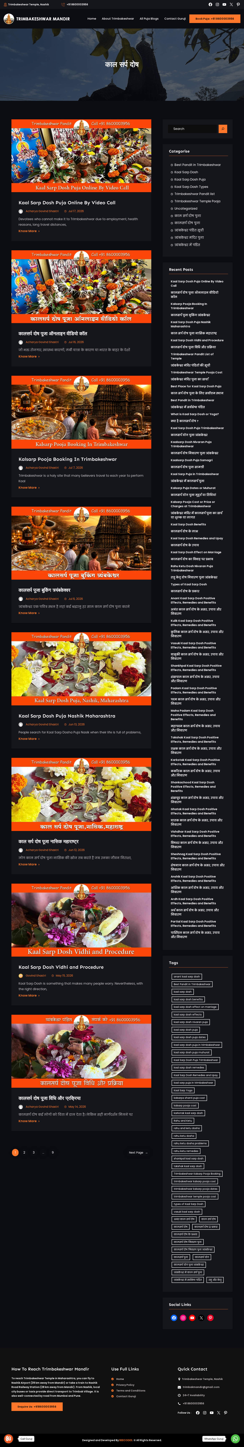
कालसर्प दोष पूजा (187, 223)
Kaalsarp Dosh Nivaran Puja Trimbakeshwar (191, 444)
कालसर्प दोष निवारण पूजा (187, 1242)
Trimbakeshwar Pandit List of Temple (192, 356)
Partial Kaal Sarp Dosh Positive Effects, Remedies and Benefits (193, 923)
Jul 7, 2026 (75, 468)
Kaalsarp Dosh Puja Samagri (192, 460)
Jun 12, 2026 (76, 850)
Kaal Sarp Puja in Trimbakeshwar (195, 474)
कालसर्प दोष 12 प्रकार (206, 1227)
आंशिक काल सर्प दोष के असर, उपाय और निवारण (197, 890)
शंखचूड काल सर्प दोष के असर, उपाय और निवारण (197, 800)
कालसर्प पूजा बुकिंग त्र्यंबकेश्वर (44, 590)
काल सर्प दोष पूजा (188, 216)
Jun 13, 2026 (76, 724)
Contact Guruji (126, 1396)
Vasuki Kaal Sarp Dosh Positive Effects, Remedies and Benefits (193, 645)
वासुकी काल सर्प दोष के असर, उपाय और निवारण (197, 656)
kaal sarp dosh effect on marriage (195, 1007)
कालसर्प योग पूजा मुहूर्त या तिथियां (193, 495)
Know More (28, 231)
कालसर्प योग (202, 1257)
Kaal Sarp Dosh (186, 172)
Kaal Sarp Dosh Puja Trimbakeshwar (197, 428)
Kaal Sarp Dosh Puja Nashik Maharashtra (67, 716)
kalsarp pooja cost (185, 1105)
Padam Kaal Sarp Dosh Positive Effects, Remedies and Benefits (194, 690)
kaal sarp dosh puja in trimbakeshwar (197, 1045)
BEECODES (125, 1440)
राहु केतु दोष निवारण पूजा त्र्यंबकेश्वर (194, 577)
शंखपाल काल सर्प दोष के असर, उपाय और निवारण (195, 679)
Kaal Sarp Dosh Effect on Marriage (196, 552)
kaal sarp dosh (183, 992)
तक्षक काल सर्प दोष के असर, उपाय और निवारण (196, 751)
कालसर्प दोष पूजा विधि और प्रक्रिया (50, 1098)
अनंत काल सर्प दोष (184, 1219)
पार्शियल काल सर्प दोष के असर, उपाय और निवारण (195, 935)
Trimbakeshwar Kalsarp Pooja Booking (197, 1173)
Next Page (138, 1152)
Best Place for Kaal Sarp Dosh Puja (196, 386)
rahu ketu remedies (186, 1151)
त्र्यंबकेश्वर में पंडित (187, 245)
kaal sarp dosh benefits (188, 999)
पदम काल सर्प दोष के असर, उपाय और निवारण (195, 701)
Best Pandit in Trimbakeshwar (198, 165)
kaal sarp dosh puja (186, 1030)
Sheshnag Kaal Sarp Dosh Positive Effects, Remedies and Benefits (196, 856)
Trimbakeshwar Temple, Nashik (28, 4)
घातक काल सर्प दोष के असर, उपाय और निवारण (196, 822)
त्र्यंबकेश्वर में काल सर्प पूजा (188, 1272)
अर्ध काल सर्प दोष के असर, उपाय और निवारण (195, 912)
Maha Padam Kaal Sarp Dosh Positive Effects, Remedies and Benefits (193, 715)
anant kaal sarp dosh (187, 976)
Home (120, 1379)
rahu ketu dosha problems (190, 1143)
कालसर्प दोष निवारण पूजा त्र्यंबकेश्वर (194, 453)
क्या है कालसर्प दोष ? (184, 421)
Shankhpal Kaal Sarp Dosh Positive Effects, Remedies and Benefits (196, 668)
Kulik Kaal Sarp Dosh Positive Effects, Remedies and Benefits (193, 623)
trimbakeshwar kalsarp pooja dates (195, 1189)
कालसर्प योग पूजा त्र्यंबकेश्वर (189, 435)
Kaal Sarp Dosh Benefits (188, 524)
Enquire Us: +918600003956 (37, 1406)
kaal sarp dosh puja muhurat (192, 1052)
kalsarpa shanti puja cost (189, 1098)
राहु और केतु (215, 1280)
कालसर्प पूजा (181, 1257)
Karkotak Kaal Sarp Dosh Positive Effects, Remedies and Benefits (195, 762)
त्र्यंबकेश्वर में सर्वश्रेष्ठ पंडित (188, 407)
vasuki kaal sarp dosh (187, 1211)
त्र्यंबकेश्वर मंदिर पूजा (189, 237)
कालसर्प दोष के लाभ (184, 531)
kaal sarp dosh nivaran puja (191, 1022)
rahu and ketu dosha (187, 1128)
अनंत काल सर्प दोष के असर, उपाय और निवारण (196, 611)
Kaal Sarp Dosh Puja (190, 179)
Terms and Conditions (130, 1390)
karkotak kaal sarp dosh (188, 1113)
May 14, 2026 (77, 1107)
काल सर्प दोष (208, 1219)
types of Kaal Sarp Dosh (188, 1204)
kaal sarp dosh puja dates (190, 1037)
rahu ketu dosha (184, 1136)
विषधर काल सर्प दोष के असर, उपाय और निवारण (197, 845)
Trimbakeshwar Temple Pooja (197, 201)
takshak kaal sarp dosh (188, 1166)
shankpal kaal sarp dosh (188, 1158)
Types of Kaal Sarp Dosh (189, 584)
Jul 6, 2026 (75, 599)
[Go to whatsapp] (235, 1438)
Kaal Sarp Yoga (183, 1090)
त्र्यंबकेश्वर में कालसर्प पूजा (187, 481)
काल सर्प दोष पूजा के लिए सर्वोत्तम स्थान (197, 393)
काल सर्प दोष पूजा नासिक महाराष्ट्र (49, 841)
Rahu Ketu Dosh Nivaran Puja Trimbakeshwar (192, 568)
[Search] (223, 129)
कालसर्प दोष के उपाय (185, 545)
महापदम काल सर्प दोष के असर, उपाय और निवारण (195, 728)
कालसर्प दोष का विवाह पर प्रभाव (192, 559)
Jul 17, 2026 (76, 211)
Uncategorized (186, 208)
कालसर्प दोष (180, 1227)
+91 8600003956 (77, 4)
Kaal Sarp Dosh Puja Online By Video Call (67, 203)
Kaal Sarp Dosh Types (191, 187)
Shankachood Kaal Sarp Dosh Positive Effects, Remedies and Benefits (193, 786)
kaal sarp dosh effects (188, 1014)
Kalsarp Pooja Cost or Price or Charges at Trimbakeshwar (193, 504)
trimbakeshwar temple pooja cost (195, 1196)
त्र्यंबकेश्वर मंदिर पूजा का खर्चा (189, 379)
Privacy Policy (125, 1385)
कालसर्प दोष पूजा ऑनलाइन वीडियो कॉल (53, 333)
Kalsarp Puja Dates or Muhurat (193, 488)
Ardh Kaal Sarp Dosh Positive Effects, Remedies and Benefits (193, 901)
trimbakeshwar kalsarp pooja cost (195, 1181)
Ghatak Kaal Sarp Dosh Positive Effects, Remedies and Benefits (194, 811)
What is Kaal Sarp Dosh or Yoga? (195, 414)
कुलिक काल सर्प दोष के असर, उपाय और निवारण (197, 634)
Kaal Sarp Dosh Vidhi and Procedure (61, 967)
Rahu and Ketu (183, 1120)
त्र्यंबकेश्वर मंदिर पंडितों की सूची (190, 365)
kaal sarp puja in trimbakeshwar (193, 1082)
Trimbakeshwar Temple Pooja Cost (196, 372)
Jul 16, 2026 (76, 342)
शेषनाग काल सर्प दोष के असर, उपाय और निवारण (198, 867)
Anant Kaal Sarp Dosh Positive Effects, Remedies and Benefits (193, 600)
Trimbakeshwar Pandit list (195, 194)
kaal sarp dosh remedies (189, 1067)
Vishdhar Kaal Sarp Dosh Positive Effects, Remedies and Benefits (195, 834)
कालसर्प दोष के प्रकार (185, 591)
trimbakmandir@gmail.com (201, 1387)
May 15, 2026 (64, 976)
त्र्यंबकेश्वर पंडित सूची (189, 230)
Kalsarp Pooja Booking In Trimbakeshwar (68, 459)
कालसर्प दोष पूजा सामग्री (187, 467)
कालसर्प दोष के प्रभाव (185, 1234)
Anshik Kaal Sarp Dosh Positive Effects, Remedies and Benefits (193, 879)
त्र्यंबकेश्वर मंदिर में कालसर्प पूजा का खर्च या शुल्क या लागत (196, 515)
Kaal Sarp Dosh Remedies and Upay (197, 538)
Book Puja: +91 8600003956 (215, 19)
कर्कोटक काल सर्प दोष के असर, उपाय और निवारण (195, 773)
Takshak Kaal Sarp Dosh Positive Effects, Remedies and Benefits (195, 739)
